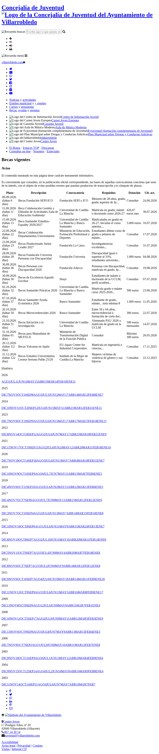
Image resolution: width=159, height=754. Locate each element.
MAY (32, 381)
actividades (29, 99)
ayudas (22, 110)
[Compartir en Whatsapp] (10, 698)
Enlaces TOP (31, 147)
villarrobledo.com (12, 62)
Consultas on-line (20, 151)
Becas (13, 110)
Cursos (13, 106)
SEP (30, 394)
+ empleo (40, 103)
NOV (13, 394)
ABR (42, 381)
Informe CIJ (19, 749)
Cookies (38, 745)
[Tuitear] (10, 694)
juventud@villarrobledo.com (22, 735)
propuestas (27, 106)
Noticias (14, 99)
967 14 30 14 (12, 732)
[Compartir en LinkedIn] (10, 701)
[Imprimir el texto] (10, 49)
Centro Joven (11, 721)
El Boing (14, 147)
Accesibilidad (10, 742)
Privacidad (23, 745)
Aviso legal (8, 745)
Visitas (6, 749)
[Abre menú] (26, 55)
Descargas (47, 147)
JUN (22, 381)
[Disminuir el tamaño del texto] (10, 42)
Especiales (53, 151)
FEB (62, 381)
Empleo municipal (20, 103)
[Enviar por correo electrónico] (10, 708)
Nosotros (38, 151)
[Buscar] (63, 31)
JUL (14, 381)
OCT (22, 394)
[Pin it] (10, 705)
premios (35, 110)
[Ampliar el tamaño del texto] (10, 38)
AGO (6, 381)
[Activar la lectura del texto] (10, 45)
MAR (52, 381)
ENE (71, 381)
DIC (5, 394)
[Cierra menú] (24, 62)
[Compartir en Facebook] (10, 691)
